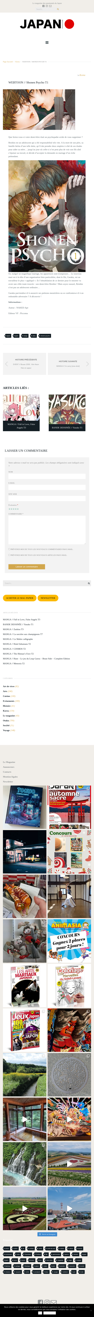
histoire (76, 1254)
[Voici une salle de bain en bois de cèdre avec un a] (24, 1119)
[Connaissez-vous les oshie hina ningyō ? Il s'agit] (24, 941)
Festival (38, 1254)
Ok (40, 1313)
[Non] (91, 1310)
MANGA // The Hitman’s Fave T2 (18, 654)
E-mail (11, 483)
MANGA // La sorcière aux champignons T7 (23, 634)
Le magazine (9, 715)
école (81, 1272)
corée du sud (51, 1248)
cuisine (62, 1248)
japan (8, 336)
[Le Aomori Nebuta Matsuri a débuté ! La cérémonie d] (69, 1030)
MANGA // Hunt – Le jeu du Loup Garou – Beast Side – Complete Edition (36, 658)
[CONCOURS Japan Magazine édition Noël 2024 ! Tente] (69, 851)
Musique (27, 1266)
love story (50, 1260)
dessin (80, 1248)
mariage (17, 1266)
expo (18, 1254)
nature (37, 1266)
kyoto (23, 1260)
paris (53, 1266)
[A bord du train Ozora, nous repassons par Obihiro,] (69, 1208)
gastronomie (56, 1254)
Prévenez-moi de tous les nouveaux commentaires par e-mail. (42, 549)
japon (16, 336)
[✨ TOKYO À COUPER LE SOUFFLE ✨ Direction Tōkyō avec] (24, 807)
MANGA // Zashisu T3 (13, 629)
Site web (12, 494)
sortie (27, 1272)
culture (71, 1248)
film (46, 1254)
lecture (32, 1260)
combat (31, 1248)
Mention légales (10, 777)
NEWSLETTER (48, 598)
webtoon (65, 1272)
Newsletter (8, 781)
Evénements (8, 701)
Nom (10, 472)
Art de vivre (8, 686)
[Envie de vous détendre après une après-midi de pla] (69, 985)
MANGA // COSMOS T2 (14, 649)
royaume (18, 1272)
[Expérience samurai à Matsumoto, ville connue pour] (69, 896)
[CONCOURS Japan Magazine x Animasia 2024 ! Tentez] (69, 941)
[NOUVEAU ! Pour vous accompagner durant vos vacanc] (24, 1030)
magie (70, 1260)
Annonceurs (8, 767)
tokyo (46, 1272)
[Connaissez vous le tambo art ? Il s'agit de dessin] (24, 1208)
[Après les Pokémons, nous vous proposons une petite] (69, 1074)
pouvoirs (72, 1266)
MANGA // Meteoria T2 (14, 663)
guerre (67, 1254)
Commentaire (15, 514)
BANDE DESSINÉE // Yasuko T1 (18, 624)
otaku (34, 336)
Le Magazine (9, 762)
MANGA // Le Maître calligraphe (18, 639)
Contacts (7, 772)
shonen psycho (45, 336)
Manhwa (7, 1266)
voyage (55, 1272)
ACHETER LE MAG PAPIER (19, 598)
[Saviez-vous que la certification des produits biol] (24, 1074)
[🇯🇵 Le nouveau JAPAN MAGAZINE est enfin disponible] (69, 807)
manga (25, 336)
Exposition (28, 1254)
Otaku (6, 720)
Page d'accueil (8, 62)
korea (15, 1260)
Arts (5, 691)
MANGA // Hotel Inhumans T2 (17, 644)
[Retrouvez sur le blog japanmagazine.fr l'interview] (24, 851)
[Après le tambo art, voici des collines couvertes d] (69, 1164)
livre (40, 1260)
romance (7, 1272)
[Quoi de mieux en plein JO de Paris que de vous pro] (24, 985)
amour (7, 1248)
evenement (8, 1254)
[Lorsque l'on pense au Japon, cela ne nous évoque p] (24, 1164)
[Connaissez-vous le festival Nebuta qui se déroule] (69, 1119)
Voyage (6, 730)
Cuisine (6, 696)
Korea (17, 62)
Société (6, 725)
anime (16, 1248)
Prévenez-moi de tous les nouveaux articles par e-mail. (39, 555)
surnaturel (37, 1272)
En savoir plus (49, 1313)
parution (62, 1266)
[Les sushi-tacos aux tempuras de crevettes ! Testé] (24, 896)
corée (40, 1248)
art (23, 1248)
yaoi (74, 1272)
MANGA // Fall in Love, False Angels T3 (21, 619)
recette (82, 1266)
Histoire (7, 706)
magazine (60, 1260)
